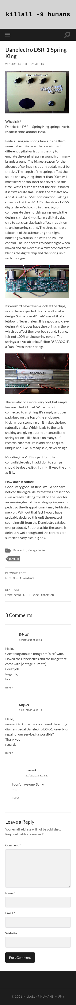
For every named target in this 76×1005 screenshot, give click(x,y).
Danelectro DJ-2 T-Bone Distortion (29, 593)
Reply (9, 687)
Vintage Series (36, 550)
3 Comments (34, 64)
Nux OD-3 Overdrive (19, 576)
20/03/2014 (13, 64)
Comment (13, 845)
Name (10, 893)
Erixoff (23, 634)
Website (11, 933)
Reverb (14, 558)
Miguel (24, 705)
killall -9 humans (38, 996)
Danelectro (19, 550)
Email (10, 913)
